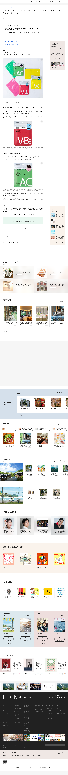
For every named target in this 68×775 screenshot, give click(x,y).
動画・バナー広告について (30, 767)
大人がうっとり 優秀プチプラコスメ (10, 7)
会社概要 (17, 767)
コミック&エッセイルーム (53, 1)
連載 (36, 1)
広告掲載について (37, 767)
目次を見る (8, 637)
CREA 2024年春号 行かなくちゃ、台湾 (27, 731)
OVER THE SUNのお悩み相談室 (39, 711)
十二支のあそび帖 (48, 710)
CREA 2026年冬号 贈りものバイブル (26, 712)
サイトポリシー (49, 767)
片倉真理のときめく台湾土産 (17, 707)
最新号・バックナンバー (6, 745)
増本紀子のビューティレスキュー (18, 725)
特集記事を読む (8, 640)
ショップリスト (8, 643)
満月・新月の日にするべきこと (61, 713)
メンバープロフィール (27, 745)
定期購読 (43, 767)
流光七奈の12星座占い (60, 707)
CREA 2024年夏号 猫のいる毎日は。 (26, 728)
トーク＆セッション (45, 1)
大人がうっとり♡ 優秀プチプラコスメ (17, 723)
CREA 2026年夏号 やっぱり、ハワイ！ (27, 706)
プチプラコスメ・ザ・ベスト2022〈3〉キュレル (11, 42)
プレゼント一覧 (53, 67)
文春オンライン (38, 773)
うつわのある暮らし (16, 718)
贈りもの (4, 705)
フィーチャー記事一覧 (59, 301)
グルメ (4, 708)
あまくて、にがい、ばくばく (50, 713)
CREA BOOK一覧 (59, 654)
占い (60, 1)
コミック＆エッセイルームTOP (59, 551)
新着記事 (32, 1)
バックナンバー (27, 615)
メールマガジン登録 (57, 753)
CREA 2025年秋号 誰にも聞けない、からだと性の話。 (28, 715)
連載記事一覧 (57, 242)
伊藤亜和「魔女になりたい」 (50, 705)
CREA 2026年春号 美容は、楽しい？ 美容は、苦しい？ (28, 709)
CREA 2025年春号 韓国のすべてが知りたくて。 (28, 721)
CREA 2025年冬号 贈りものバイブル (26, 723)
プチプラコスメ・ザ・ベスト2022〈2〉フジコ (11, 41)
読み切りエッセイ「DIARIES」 (50, 707)
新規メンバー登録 (57, 58)
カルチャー (4, 710)
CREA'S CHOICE (5, 722)
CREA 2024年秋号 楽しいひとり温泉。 (27, 726)
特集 (39, 1)
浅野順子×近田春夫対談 (38, 708)
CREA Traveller (27, 773)
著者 (14, 747)
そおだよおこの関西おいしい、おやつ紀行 (18, 715)
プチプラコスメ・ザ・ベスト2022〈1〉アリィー (11, 39)
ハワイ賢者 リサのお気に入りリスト (17, 709)
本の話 (42, 773)
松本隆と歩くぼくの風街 (38, 709)
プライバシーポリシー (56, 767)
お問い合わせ (23, 767)
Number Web (32, 773)
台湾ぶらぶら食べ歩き (17, 705)
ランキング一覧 (59, 392)
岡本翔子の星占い (59, 705)
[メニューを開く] (63, 2)
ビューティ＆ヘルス (5, 713)
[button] (4, 332)
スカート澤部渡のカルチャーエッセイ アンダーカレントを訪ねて (50, 716)
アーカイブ (4, 719)
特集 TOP (59, 460)
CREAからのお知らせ (6, 725)
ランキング (4, 717)
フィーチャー (4, 720)
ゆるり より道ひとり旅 (49, 718)
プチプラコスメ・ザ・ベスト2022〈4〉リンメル (11, 44)
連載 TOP (59, 424)
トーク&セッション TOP (59, 513)
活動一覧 (25, 747)
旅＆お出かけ (4, 707)
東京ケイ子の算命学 (59, 710)
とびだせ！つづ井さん (49, 708)
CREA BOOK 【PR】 (5, 747)
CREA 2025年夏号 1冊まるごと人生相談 (27, 718)
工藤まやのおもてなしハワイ (17, 711)
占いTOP (59, 583)
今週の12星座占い (59, 708)
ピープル (15, 745)
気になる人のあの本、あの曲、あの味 (39, 706)
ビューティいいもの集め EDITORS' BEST (17, 720)
